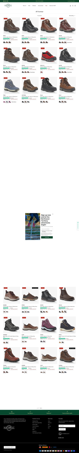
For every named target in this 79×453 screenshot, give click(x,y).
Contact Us (34, 431)
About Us (49, 422)
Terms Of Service (35, 426)
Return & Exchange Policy (37, 422)
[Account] (70, 5)
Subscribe (62, 429)
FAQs (33, 429)
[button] (6, 38)
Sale (49, 427)
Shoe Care (34, 427)
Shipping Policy (35, 421)
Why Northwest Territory (36, 432)
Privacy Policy (34, 424)
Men (49, 424)
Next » (41, 408)
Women (49, 426)
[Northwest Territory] (8, 5)
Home (49, 421)
